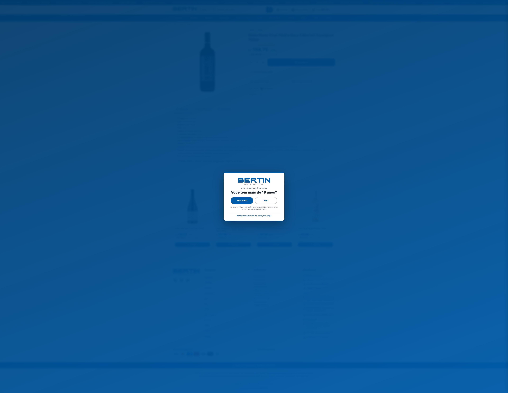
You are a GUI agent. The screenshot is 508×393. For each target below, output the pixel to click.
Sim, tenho (242, 200)
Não (266, 200)
